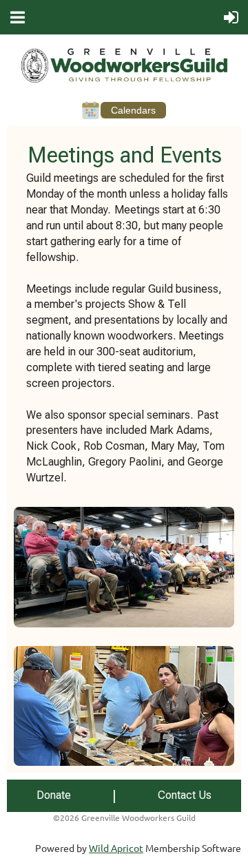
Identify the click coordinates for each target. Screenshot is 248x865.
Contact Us (184, 795)
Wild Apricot (116, 848)
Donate (54, 795)
